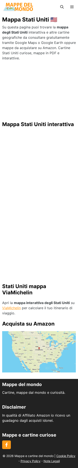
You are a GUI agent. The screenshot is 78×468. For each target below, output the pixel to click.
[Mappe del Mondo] (18, 7)
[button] (62, 7)
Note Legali (52, 461)
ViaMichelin (11, 308)
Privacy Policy (31, 461)
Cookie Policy (65, 456)
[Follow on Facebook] (6, 444)
